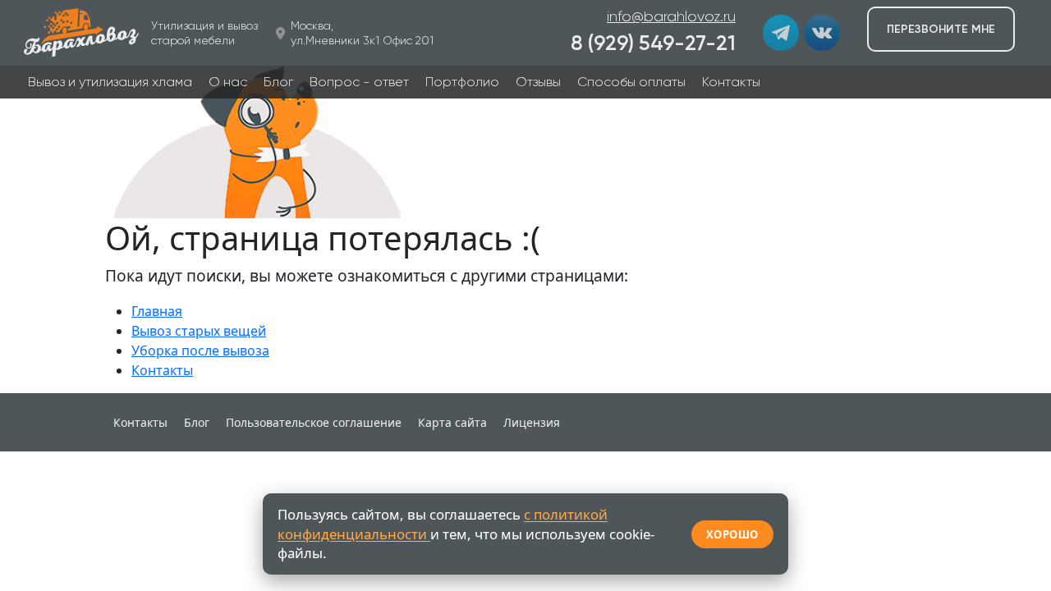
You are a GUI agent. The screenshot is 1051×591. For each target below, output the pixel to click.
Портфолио (462, 81)
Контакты (731, 81)
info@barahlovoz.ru (671, 16)
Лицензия (531, 422)
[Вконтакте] (821, 32)
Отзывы (538, 81)
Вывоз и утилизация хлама (110, 81)
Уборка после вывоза (200, 350)
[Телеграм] (780, 32)
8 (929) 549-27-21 (653, 43)
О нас (228, 81)
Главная (156, 311)
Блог (278, 81)
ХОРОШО (732, 534)
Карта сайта (452, 422)
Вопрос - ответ (359, 81)
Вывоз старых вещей (198, 331)
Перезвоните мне (941, 29)
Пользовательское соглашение (314, 422)
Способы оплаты (631, 81)
